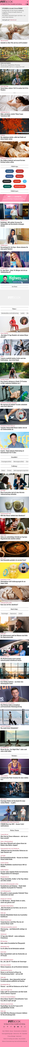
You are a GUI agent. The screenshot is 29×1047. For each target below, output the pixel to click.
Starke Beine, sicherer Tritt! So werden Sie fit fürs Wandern (14, 89)
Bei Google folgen (19, 186)
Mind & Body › (14, 609)
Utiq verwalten (22, 1038)
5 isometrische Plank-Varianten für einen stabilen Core (14, 778)
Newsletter (7, 181)
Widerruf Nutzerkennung (8, 1041)
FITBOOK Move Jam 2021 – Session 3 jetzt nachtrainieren (12, 825)
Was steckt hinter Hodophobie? (9, 728)
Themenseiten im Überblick (20, 1031)
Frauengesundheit (6, 461)
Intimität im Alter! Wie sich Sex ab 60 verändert (14, 43)
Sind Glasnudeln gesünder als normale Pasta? (13, 560)
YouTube (17, 181)
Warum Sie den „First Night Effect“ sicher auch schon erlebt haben (14, 750)
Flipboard (19, 176)
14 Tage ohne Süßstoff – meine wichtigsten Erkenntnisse (13, 937)
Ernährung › (14, 466)
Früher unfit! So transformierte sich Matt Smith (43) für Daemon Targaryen (14, 992)
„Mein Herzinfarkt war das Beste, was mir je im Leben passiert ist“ (14, 908)
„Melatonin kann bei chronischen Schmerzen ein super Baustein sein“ (14, 851)
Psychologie (4, 613)
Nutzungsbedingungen (7, 1033)
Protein (9, 470)
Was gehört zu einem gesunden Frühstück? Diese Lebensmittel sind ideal (14, 894)
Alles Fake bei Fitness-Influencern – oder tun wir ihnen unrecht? (14, 837)
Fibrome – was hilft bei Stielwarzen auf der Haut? (14, 986)
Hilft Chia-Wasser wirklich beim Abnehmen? (13, 515)
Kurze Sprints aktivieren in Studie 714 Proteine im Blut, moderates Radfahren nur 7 (14, 382)
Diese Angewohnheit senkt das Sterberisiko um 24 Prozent (14, 954)
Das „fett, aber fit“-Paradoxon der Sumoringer (14, 961)
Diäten (3, 470)
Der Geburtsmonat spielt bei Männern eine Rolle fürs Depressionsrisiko (14, 636)
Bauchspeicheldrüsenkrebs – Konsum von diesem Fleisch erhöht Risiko (14, 858)
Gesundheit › (14, 457)
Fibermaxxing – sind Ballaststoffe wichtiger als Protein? (14, 929)
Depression (13, 613)
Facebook (9, 176)
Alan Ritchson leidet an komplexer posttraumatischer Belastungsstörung (11, 705)
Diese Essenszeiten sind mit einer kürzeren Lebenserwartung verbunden (12, 493)
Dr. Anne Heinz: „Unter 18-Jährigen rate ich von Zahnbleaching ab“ (14, 271)
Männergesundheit (19, 461)
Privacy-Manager (11, 1036)
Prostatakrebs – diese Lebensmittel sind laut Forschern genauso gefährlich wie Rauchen (13, 980)
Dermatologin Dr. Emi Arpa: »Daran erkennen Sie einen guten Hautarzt (14, 248)
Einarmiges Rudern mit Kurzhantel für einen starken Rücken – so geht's (13, 801)
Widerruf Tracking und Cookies (11, 1038)
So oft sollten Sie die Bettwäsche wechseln (12, 948)
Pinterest (19, 171)
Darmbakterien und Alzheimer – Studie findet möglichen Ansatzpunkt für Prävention (13, 886)
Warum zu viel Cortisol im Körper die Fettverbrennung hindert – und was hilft (12, 973)
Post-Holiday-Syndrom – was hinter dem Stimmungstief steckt (12, 682)
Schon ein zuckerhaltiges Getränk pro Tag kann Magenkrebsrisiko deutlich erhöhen (14, 537)
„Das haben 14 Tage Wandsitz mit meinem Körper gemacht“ (14, 336)
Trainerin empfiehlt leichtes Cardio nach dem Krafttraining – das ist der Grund (13, 359)
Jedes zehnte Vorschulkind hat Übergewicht (13, 943)
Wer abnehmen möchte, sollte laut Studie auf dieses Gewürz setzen (13, 138)
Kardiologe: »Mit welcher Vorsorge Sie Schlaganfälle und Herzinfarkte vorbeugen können (12, 224)
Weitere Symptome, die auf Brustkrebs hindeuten (14, 967)
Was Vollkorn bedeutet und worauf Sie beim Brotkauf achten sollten (13, 161)
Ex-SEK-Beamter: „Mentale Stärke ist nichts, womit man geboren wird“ (13, 901)
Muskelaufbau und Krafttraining (9, 313)
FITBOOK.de (13, 20)
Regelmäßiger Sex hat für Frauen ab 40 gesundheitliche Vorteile (12, 1006)
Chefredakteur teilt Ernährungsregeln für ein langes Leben (13, 582)
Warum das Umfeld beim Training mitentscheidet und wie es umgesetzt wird (12, 66)
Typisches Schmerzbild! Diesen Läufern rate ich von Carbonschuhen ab (14, 428)
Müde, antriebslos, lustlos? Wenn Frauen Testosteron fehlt (12, 115)
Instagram (9, 171)
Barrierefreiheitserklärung (21, 1041)
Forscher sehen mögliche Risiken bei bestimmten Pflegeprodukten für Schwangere (14, 872)
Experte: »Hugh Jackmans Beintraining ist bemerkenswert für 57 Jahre (12, 451)
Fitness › (14, 309)
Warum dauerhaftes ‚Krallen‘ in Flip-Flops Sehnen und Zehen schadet (14, 879)
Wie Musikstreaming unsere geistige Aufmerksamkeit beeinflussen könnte (11, 659)
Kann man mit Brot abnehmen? (9, 604)
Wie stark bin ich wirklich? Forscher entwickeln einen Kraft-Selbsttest (14, 405)
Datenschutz (16, 1033)
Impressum (18, 1036)
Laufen (22, 313)
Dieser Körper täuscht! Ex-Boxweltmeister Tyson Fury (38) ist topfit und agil (14, 999)
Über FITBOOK (5, 1031)
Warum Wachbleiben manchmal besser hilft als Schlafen (14, 865)
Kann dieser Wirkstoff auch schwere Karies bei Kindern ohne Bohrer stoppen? (13, 844)
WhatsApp (7, 186)
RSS (21, 1033)
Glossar (11, 1031)
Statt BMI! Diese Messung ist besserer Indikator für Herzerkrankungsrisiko (14, 1013)
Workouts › (14, 756)
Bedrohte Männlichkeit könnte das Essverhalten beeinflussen (14, 915)
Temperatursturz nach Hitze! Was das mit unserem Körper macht (12, 922)
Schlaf (20, 613)
